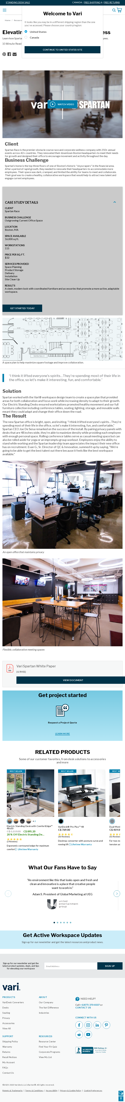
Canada (34, 37)
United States (38, 31)
